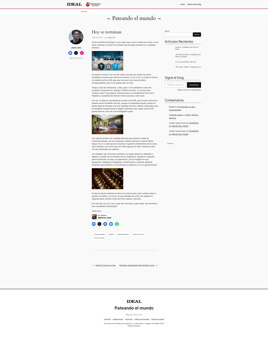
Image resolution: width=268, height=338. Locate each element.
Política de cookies (157, 319)
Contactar (107, 319)
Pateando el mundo (134, 18)
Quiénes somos (118, 319)
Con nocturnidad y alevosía (185, 62)
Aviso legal (128, 319)
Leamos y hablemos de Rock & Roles (187, 48)
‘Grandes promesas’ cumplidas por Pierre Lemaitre (188, 55)
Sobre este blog (194, 4)
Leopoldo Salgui (175, 115)
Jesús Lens (111, 37)
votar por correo (138, 234)
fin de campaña (99, 234)
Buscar (167, 31)
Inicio (182, 4)
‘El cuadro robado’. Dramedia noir (188, 67)
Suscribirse (193, 85)
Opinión (111, 234)
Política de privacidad (141, 319)
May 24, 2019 (97, 37)
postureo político (123, 234)
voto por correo (99, 238)
